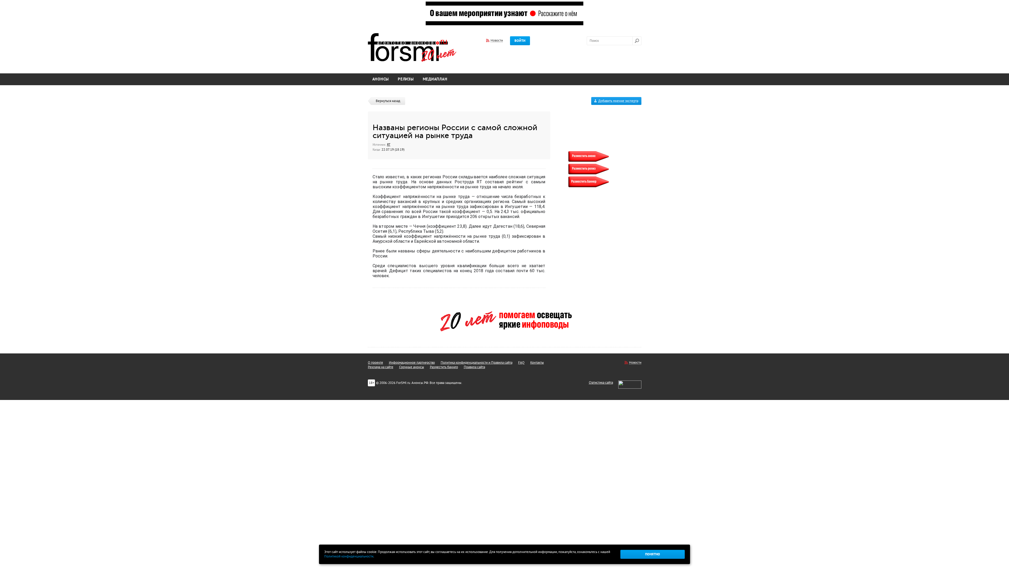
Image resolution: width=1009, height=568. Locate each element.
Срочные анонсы (411, 367)
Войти (520, 41)
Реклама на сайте (380, 367)
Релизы (406, 79)
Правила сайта (474, 367)
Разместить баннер (444, 367)
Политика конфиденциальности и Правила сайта (476, 363)
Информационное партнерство (412, 363)
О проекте (375, 363)
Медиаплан (435, 79)
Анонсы (380, 79)
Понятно (652, 554)
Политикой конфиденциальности (348, 556)
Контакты (537, 363)
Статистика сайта (601, 383)
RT (388, 144)
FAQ (521, 363)
